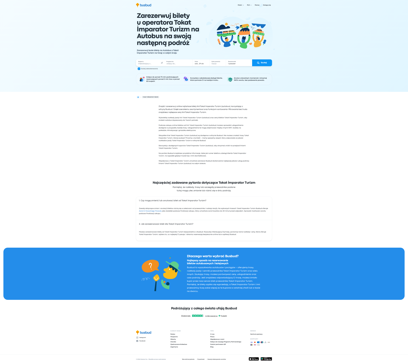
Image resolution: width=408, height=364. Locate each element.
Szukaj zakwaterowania (149, 68)
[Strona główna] (138, 97)
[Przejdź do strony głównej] (143, 5)
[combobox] (147, 63)
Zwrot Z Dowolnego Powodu (150, 211)
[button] (162, 63)
